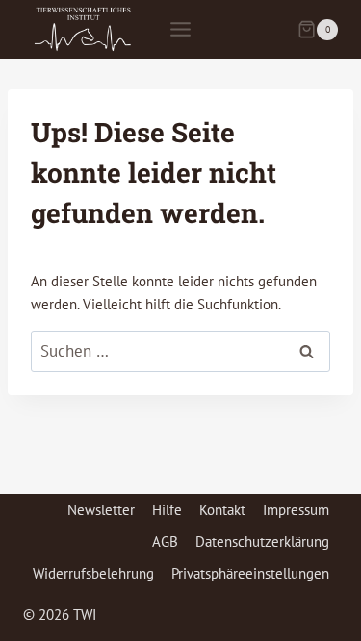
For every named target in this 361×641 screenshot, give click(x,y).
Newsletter (101, 510)
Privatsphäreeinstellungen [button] (250, 573)
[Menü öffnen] (181, 29)
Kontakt (222, 510)
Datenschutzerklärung (262, 541)
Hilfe (167, 510)
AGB (165, 541)
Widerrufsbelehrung (93, 573)
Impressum (296, 510)
